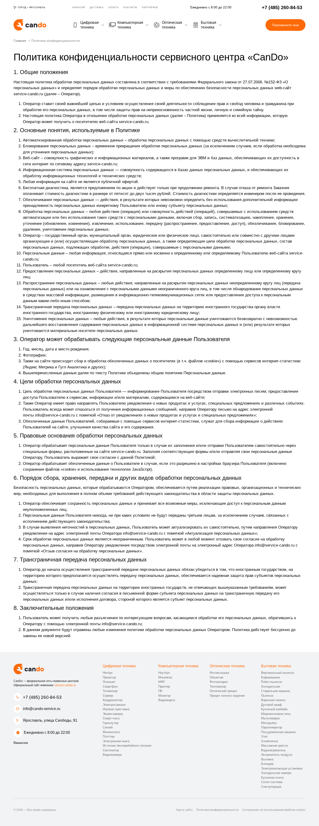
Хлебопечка (269, 741)
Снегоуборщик (271, 786)
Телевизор (110, 691)
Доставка (97, 7)
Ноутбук (164, 672)
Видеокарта (166, 700)
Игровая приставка (116, 709)
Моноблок (165, 677)
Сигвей (108, 727)
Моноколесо (111, 732)
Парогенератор (271, 727)
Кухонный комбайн (274, 709)
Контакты (130, 7)
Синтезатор (111, 750)
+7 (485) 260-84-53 (42, 697)
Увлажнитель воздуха (276, 754)
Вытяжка (267, 759)
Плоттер (108, 736)
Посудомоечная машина (278, 732)
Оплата (113, 7)
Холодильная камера (276, 773)
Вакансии (21, 743)
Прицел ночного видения (227, 695)
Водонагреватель (273, 750)
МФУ (161, 682)
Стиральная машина (275, 691)
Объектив (216, 677)
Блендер (267, 764)
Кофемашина (270, 677)
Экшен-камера (113, 714)
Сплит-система (271, 782)
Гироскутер (110, 723)
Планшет (109, 682)
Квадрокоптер (112, 700)
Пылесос (267, 695)
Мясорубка (268, 723)
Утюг (264, 736)
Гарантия (78, 7)
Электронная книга (116, 741)
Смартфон (110, 686)
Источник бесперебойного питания (127, 745)
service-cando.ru (65, 685)
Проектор (109, 677)
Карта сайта (184, 810)
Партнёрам (150, 7)
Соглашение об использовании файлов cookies (273, 810)
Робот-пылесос (271, 682)
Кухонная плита (272, 777)
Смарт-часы (111, 718)
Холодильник (270, 686)
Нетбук (108, 672)
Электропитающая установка (281, 768)
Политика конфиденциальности (217, 810)
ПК (160, 691)
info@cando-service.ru (41, 709)
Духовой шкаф (271, 704)
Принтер (164, 686)
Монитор (164, 695)
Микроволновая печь (276, 714)
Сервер (108, 695)
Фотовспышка (219, 672)
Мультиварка (270, 718)
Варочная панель (273, 700)
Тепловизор (218, 686)
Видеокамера (112, 754)
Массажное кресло (274, 745)
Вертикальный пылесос (277, 672)
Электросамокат (114, 704)
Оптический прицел (223, 691)
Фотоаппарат (219, 682)
